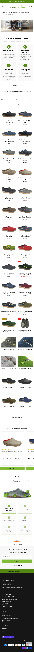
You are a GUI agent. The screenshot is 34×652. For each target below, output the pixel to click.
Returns (22, 1)
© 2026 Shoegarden (7, 640)
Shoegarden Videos (7, 630)
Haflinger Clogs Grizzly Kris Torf (10, 458)
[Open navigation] (2, 6)
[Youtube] (19, 565)
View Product (12, 468)
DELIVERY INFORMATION (14, 571)
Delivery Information (7, 615)
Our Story (4, 628)
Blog (3, 631)
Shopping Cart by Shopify (19, 640)
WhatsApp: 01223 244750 (8, 597)
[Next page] (19, 421)
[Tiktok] (21, 565)
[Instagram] (14, 565)
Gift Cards (4, 621)
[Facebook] (12, 565)
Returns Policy (5, 617)
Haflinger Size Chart (7, 620)
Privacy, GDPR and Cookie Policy (10, 618)
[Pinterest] (16, 565)
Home (3, 12)
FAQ (23, 571)
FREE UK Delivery (14, 1)
